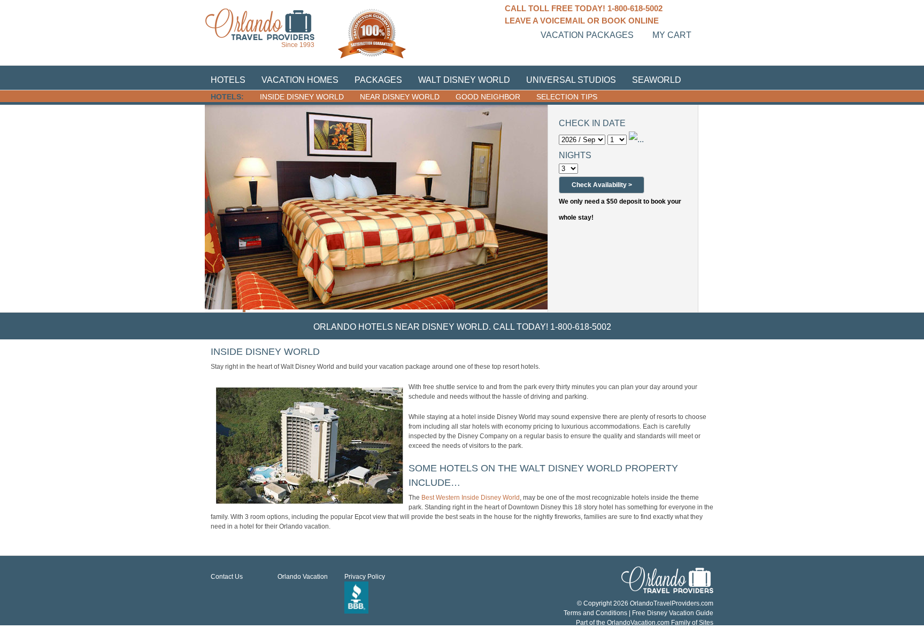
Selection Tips (566, 96)
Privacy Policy (364, 576)
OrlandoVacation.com (638, 622)
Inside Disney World (302, 96)
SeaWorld (656, 79)
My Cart (671, 35)
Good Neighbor (488, 96)
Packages (378, 79)
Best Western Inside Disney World (470, 497)
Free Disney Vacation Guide (672, 613)
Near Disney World (400, 96)
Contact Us (227, 576)
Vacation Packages (587, 35)
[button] (601, 184)
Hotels (228, 79)
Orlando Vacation (303, 576)
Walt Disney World (464, 79)
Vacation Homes (299, 79)
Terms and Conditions (595, 613)
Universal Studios (571, 79)
